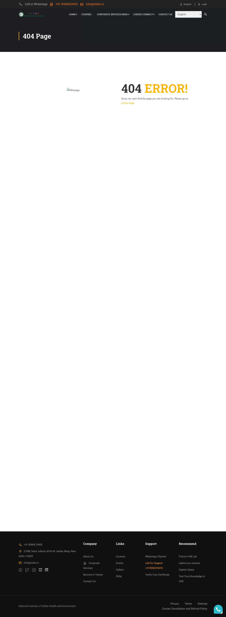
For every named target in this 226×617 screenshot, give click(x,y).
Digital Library (186, 569)
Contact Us (165, 14)
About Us (88, 556)
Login (204, 4)
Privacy (174, 603)
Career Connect (143, 14)
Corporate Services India (112, 14)
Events (119, 563)
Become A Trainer (93, 574)
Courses (86, 14)
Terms (188, 603)
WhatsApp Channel (155, 556)
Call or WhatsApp (36, 4)
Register (187, 4)
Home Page (127, 103)
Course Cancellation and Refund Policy (184, 608)
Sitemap (202, 603)
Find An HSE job (188, 556)
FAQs (119, 576)
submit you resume (189, 563)
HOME (72, 14)
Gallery (120, 569)
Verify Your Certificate (157, 574)
